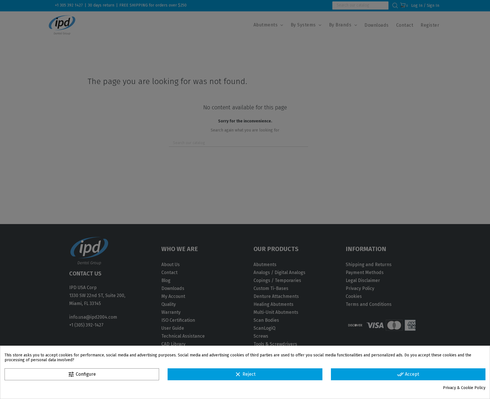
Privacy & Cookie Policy (464, 387)
